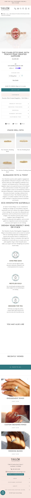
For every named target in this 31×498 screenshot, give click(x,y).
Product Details (15, 103)
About (15, 486)
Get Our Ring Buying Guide (15, 489)
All (7, 13)
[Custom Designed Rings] (15, 414)
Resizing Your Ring (15, 107)
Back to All (16, 367)
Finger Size (15, 72)
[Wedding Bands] (15, 440)
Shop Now (15, 401)
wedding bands (6, 238)
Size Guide (15, 80)
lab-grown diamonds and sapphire (11, 219)
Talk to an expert (6, 243)
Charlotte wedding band (20, 234)
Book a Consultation (15, 474)
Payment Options (15, 113)
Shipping (15, 110)
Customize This (15, 116)
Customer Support (15, 482)
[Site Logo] (5, 8)
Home (4, 13)
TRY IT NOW (15, 2)
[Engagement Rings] (15, 388)
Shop (15, 478)
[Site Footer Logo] (15, 459)
